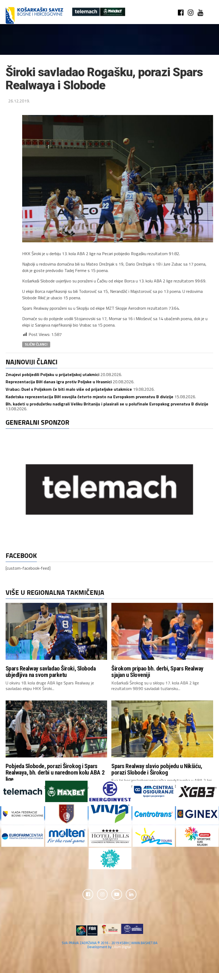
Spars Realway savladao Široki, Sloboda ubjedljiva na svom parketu (51, 672)
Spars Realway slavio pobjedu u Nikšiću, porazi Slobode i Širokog (156, 769)
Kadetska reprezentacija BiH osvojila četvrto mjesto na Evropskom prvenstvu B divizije (89, 396)
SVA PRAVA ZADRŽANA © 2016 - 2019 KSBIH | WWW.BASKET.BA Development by (110, 944)
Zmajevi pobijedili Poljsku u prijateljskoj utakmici (52, 374)
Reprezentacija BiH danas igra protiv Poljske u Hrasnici (59, 381)
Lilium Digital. (122, 946)
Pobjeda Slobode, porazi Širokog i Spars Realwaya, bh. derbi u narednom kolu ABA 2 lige (55, 773)
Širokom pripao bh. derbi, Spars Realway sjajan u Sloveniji (157, 672)
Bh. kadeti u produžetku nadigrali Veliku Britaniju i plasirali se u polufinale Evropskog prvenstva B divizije (107, 404)
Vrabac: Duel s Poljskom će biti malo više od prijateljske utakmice (69, 389)
